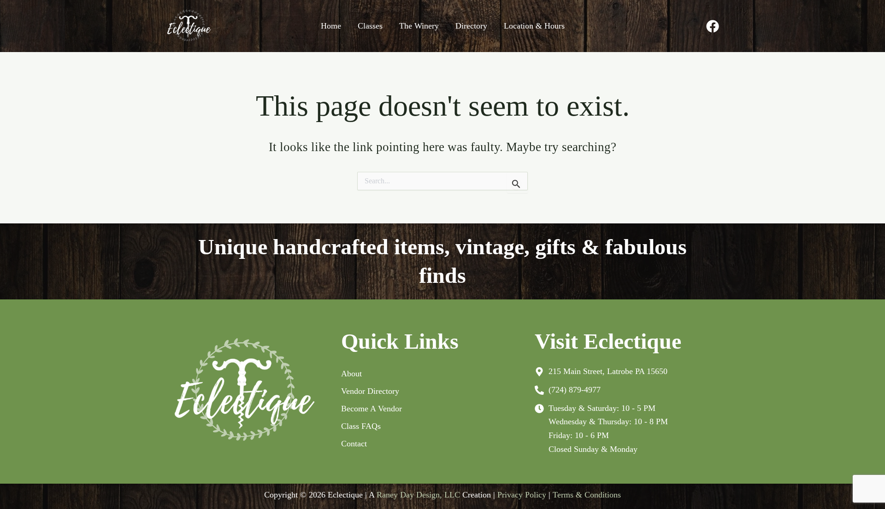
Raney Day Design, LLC (418, 494)
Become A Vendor (371, 408)
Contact (354, 443)
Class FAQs (361, 426)
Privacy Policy (521, 494)
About (351, 373)
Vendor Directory (370, 391)
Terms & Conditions (587, 494)
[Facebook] (712, 26)
